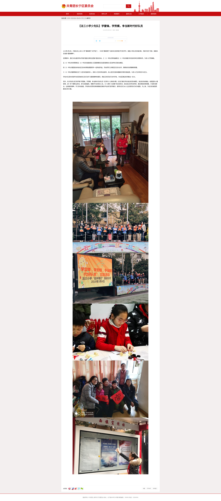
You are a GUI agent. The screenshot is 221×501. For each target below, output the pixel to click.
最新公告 (129, 14)
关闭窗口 (155, 488)
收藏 (144, 488)
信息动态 (92, 14)
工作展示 (141, 14)
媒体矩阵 (153, 14)
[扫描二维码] (81, 488)
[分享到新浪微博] (75, 488)
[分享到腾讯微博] (78, 488)
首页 (67, 14)
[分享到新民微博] (69, 488)
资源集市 (116, 14)
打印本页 (149, 488)
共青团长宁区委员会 (80, 6)
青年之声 (104, 14)
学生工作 (83, 18)
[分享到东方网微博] (72, 488)
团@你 (78, 18)
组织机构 (79, 14)
